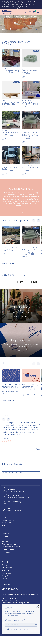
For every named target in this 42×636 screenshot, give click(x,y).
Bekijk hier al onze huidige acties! (16, 629)
